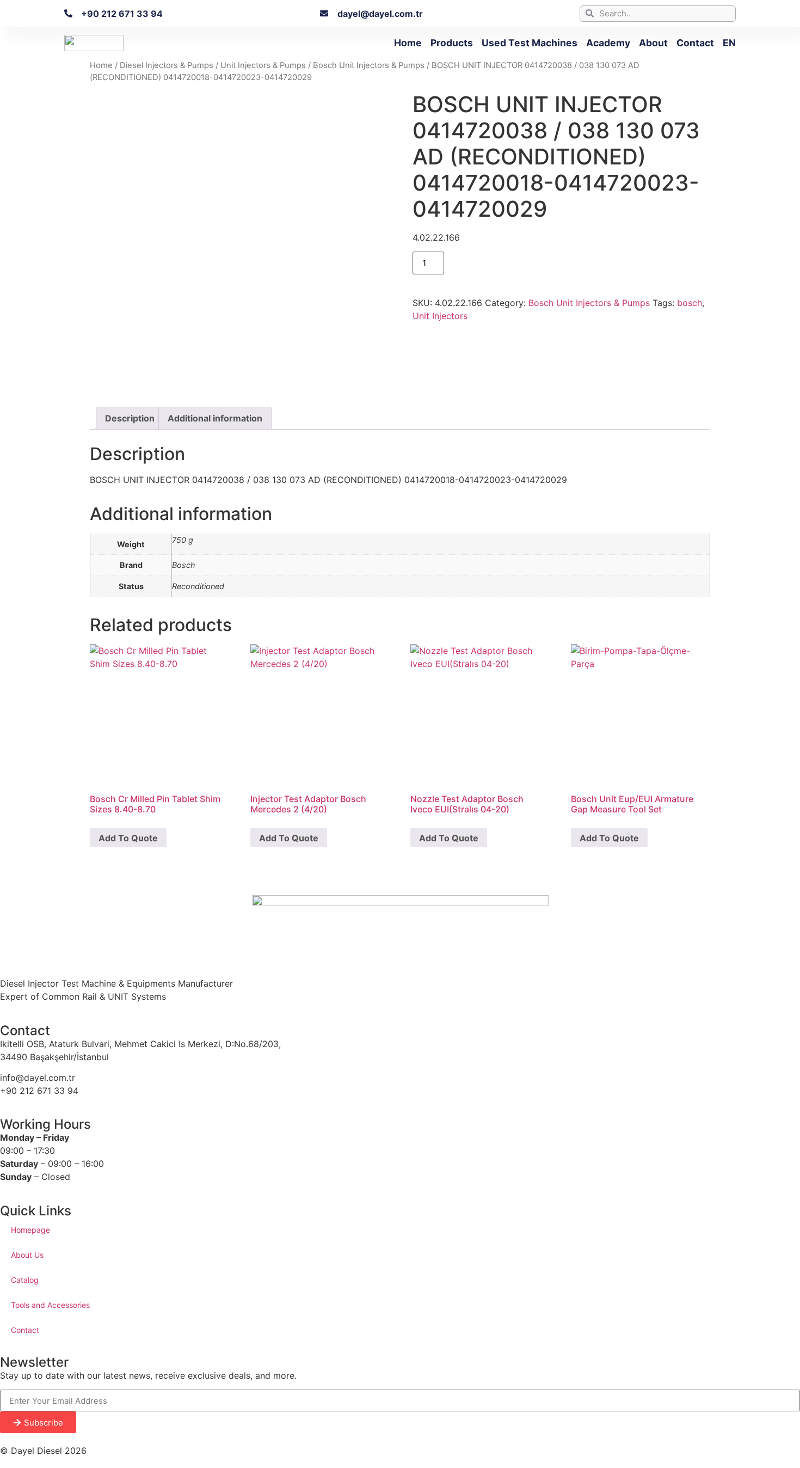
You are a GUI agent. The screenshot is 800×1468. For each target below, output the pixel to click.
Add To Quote (128, 838)
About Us (27, 1254)
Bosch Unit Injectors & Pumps (368, 65)
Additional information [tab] (215, 418)
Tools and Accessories (50, 1305)
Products (451, 42)
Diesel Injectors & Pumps (166, 65)
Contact (695, 42)
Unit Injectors (440, 315)
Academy (608, 42)
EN (729, 42)
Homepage (30, 1229)
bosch (689, 302)
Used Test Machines (529, 42)
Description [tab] (130, 418)
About (653, 42)
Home (408, 42)
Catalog (25, 1279)
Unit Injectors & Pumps (263, 65)
